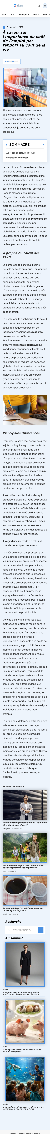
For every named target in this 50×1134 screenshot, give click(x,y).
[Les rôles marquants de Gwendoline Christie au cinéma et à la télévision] (25, 964)
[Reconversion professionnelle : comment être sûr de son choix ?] (25, 805)
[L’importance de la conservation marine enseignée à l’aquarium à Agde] (25, 1079)
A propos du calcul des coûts (20, 152)
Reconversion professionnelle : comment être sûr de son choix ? (25, 823)
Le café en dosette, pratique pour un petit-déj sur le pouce (23, 909)
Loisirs (5, 989)
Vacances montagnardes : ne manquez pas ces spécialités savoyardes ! (23, 866)
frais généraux (29, 344)
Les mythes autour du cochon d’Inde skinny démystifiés (22, 1050)
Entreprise (11, 61)
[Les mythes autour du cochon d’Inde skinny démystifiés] (25, 1022)
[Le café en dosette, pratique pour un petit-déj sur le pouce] (25, 890)
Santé (5, 914)
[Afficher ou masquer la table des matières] (37, 144)
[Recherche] (39, 6)
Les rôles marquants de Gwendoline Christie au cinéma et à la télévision (21, 993)
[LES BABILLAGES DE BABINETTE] (18, 6)
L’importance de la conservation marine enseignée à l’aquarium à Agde (23, 1108)
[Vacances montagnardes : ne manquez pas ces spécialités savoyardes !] (25, 848)
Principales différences (17, 157)
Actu (4, 871)
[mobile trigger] (5, 6)
